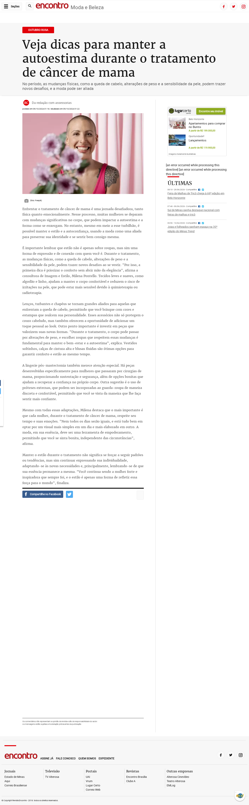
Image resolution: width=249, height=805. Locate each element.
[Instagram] (243, 6)
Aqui (7, 781)
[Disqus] (83, 558)
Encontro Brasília (136, 777)
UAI (88, 777)
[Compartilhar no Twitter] (69, 494)
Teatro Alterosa (176, 781)
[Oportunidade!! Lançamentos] (177, 140)
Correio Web (93, 789)
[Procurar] (30, 6)
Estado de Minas (14, 777)
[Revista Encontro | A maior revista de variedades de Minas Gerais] (52, 6)
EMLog (171, 785)
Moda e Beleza (87, 7)
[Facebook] (224, 6)
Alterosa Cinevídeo (178, 777)
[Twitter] (234, 6)
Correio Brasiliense (15, 785)
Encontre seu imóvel (211, 111)
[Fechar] (235, 792)
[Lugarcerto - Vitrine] (180, 113)
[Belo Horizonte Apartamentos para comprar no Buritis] (177, 123)
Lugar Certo (93, 785)
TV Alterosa (52, 777)
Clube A (130, 781)
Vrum (89, 781)
